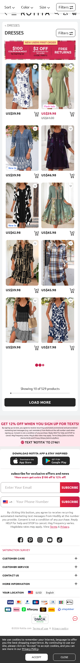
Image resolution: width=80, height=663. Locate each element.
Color (25, 7)
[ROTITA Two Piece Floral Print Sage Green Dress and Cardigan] (57, 205)
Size (43, 7)
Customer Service (15, 566)
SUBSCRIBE (70, 487)
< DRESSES (12, 25)
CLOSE (64, 657)
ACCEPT (36, 657)
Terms (53, 526)
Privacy (64, 526)
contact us (10, 575)
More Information (16, 583)
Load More (40, 402)
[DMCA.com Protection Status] (40, 619)
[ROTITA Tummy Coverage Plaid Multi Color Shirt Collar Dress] (57, 263)
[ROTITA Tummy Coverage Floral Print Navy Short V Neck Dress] (57, 320)
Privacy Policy (30, 648)
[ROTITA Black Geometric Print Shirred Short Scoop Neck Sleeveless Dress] (22, 320)
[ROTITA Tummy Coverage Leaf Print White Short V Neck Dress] (22, 86)
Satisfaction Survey (16, 550)
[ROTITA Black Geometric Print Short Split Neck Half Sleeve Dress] (22, 263)
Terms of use (40, 628)
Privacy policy (60, 628)
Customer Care (13, 558)
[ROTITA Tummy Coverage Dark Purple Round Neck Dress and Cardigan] (57, 148)
